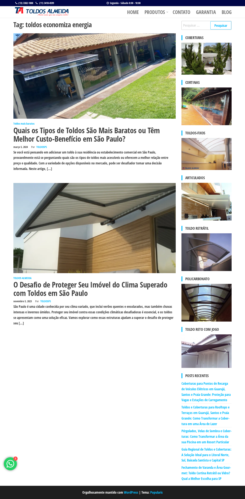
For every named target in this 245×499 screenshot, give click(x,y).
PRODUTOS (155, 12)
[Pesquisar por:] (206, 25)
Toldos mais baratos (23, 123)
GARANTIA (206, 12)
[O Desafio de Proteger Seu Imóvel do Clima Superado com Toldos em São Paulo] (94, 227)
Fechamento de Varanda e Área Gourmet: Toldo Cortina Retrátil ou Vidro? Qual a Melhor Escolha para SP (206, 473)
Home (133, 12)
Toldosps (41, 147)
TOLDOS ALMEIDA (22, 278)
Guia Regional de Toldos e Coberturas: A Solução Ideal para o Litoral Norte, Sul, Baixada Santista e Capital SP (206, 455)
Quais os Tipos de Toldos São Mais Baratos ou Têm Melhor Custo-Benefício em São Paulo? (86, 134)
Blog (227, 12)
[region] (206, 351)
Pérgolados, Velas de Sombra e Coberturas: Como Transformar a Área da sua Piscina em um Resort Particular (206, 436)
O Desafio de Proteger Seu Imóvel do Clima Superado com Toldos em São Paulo (90, 288)
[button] (187, 351)
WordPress (131, 492)
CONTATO (181, 12)
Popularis (156, 492)
